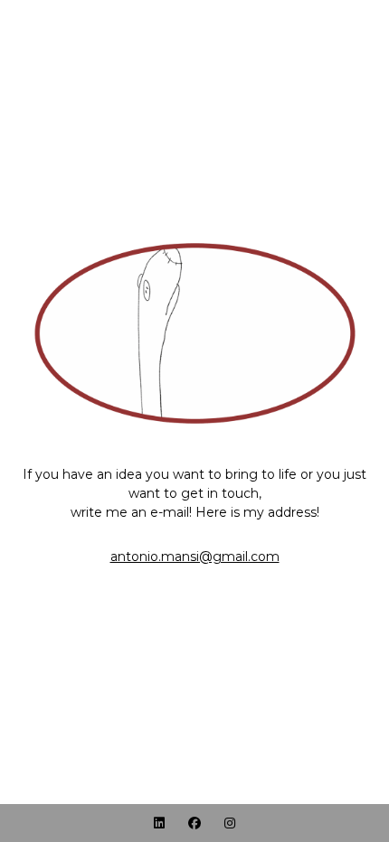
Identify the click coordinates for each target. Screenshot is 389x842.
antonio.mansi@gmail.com (195, 556)
